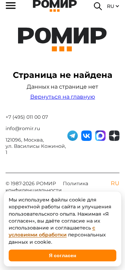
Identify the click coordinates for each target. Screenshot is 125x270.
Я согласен (62, 255)
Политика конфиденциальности (47, 186)
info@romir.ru (23, 128)
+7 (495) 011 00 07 (27, 117)
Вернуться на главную (62, 96)
